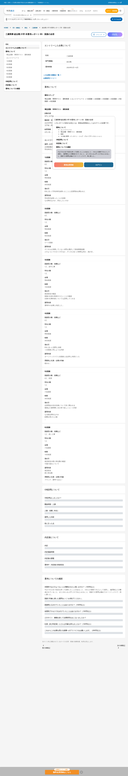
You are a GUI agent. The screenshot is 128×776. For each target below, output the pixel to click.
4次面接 (9, 70)
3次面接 (9, 67)
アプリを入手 (117, 19)
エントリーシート (12, 58)
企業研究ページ (49, 78)
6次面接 (9, 77)
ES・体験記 (16, 28)
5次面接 (9, 74)
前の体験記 (46, 648)
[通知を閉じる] (31, 15)
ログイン (99, 165)
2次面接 (9, 64)
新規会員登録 (69, 165)
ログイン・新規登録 (111, 11)
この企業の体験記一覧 (51, 75)
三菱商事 (35, 28)
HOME (6, 28)
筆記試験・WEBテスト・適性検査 (18, 54)
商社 (26, 28)
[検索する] (120, 11)
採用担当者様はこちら (114, 2)
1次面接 (9, 61)
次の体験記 (121, 645)
